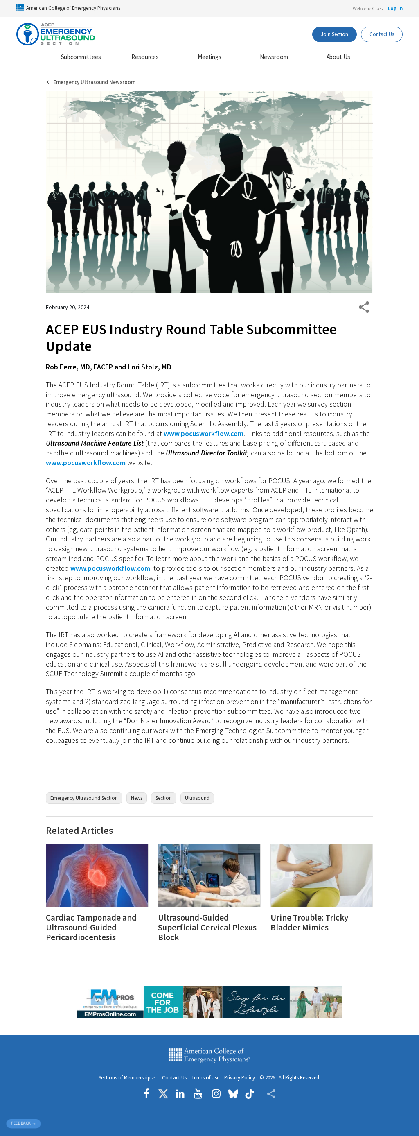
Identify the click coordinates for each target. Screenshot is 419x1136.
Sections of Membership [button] (125, 1077)
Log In (395, 8)
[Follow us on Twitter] (163, 1093)
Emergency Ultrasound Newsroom (94, 82)
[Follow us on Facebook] (148, 1093)
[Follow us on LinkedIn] (180, 1093)
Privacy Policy (239, 1077)
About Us (338, 57)
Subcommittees (81, 57)
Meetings (209, 57)
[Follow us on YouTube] (198, 1093)
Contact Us (381, 34)
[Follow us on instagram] (216, 1093)
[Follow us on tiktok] (249, 1093)
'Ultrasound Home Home (57, 34)
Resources (145, 57)
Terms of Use (205, 1077)
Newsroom (274, 57)
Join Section (334, 34)
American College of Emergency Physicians (73, 8)
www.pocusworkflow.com (203, 433)
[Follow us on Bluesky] (233, 1093)
